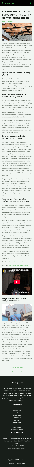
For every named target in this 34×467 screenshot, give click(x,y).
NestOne (17, 413)
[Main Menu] (30, 3)
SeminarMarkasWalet (17, 429)
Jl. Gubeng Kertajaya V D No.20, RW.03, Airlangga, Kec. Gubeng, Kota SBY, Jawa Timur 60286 (17, 441)
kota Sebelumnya (17, 367)
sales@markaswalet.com (19, 448)
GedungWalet (17, 417)
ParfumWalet (17, 415)
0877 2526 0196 (19, 445)
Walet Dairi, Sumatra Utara (20, 265)
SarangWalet (17, 427)
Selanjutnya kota (17, 372)
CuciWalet (17, 420)
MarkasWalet (17, 410)
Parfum (11, 265)
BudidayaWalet (17, 422)
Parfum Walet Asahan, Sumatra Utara (19, 262)
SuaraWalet (17, 425)
